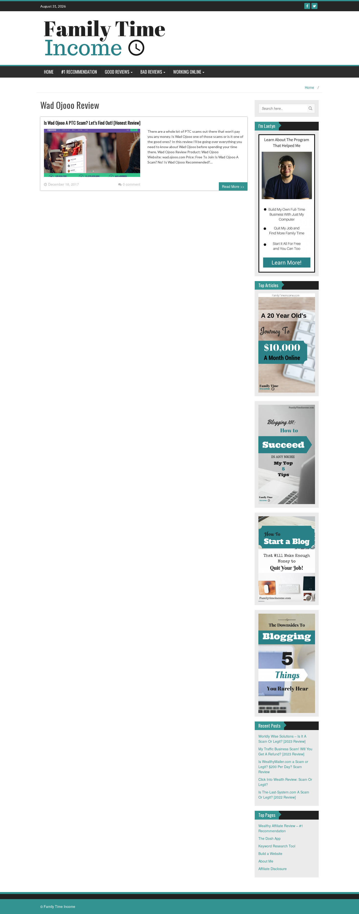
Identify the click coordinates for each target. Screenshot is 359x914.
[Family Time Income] (136, 37)
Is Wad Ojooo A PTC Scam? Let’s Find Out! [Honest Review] (92, 123)
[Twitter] (314, 6)
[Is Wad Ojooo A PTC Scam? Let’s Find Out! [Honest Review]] (92, 154)
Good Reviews (117, 72)
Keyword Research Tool (276, 845)
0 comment (131, 184)
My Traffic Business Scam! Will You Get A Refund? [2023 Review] (285, 751)
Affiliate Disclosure (272, 868)
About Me (265, 861)
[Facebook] (307, 6)
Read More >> (233, 186)
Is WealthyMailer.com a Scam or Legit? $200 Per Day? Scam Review (283, 766)
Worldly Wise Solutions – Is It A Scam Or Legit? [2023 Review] (282, 739)
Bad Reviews (151, 72)
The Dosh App (269, 838)
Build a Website (270, 853)
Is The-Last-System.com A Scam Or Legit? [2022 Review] (283, 795)
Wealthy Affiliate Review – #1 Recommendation (280, 828)
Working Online (187, 72)
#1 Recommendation (79, 72)
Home (48, 72)
